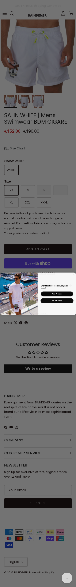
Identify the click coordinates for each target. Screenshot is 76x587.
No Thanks (57, 300)
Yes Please (57, 293)
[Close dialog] (73, 274)
